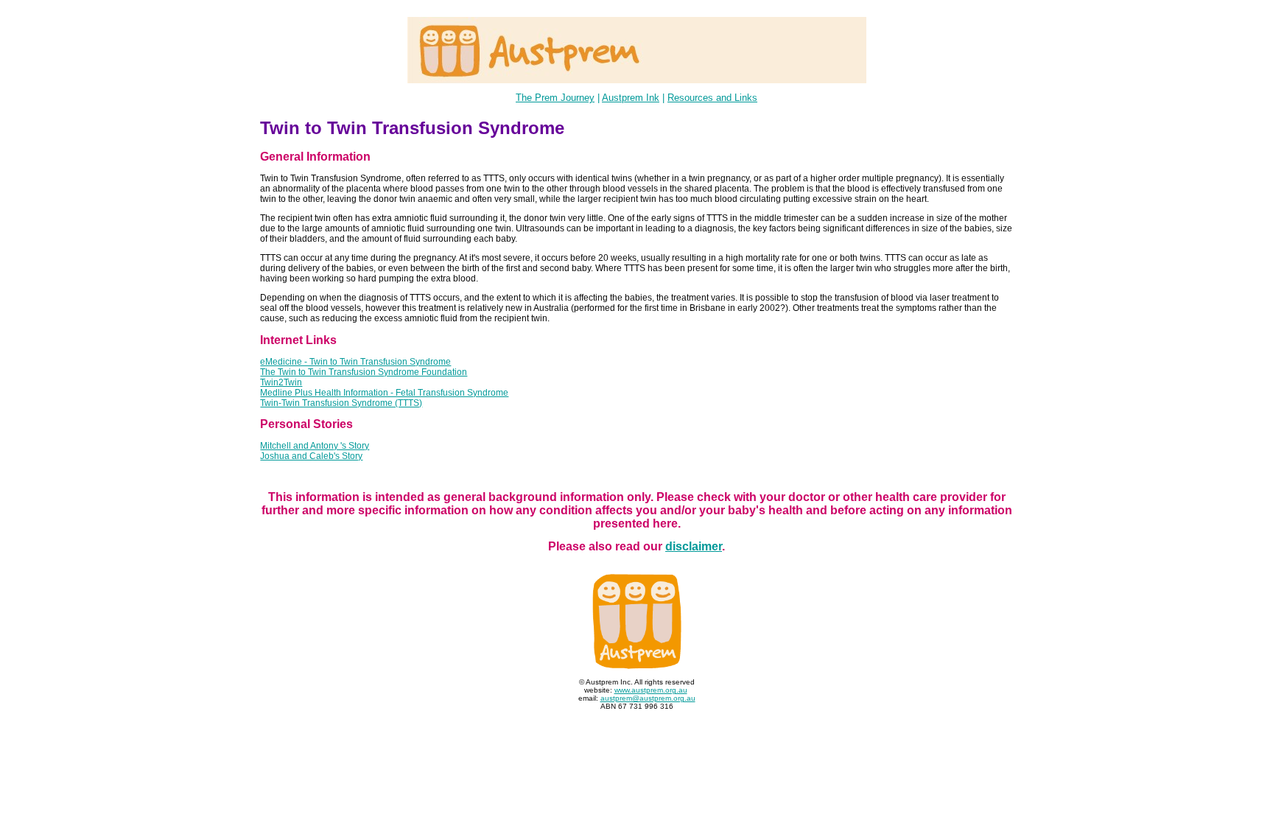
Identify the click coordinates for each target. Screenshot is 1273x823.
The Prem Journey (555, 97)
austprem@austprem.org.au (647, 698)
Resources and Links (712, 97)
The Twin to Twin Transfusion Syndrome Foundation (363, 372)
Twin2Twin (281, 382)
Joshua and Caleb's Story (311, 456)
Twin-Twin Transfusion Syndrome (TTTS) (341, 403)
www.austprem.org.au (650, 690)
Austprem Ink (630, 97)
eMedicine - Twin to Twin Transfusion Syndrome (355, 362)
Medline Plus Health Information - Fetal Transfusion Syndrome (384, 393)
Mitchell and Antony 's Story (314, 446)
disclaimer (693, 546)
